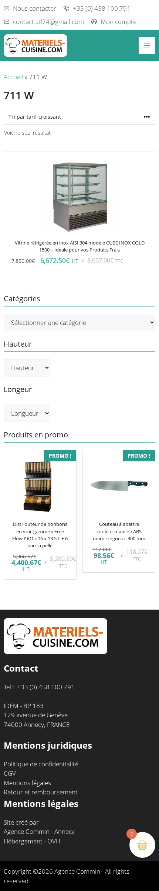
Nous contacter (34, 8)
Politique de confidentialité (41, 764)
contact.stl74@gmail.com (48, 21)
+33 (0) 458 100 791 (102, 8)
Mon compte (118, 21)
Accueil (13, 77)
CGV (10, 773)
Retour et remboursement (41, 792)
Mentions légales (27, 783)
